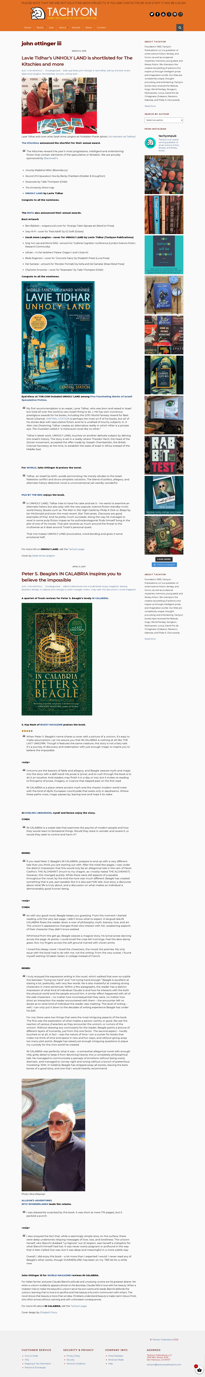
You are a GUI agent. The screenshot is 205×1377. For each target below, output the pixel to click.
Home (27, 27)
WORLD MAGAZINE (59, 1275)
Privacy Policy (73, 1356)
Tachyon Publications (162, 1339)
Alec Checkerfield (32, 70)
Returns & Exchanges (35, 1367)
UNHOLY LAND (34, 193)
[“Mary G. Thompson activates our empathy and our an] (164, 174)
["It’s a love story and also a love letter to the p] (164, 335)
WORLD (31, 467)
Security (70, 1360)
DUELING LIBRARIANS (38, 813)
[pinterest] (175, 14)
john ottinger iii (86, 70)
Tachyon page (76, 549)
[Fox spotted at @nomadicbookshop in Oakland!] (164, 214)
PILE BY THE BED (32, 495)
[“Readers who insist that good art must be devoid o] (164, 455)
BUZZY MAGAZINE (51, 724)
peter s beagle (74, 589)
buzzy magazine (110, 586)
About (62, 27)
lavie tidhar (100, 70)
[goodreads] (169, 14)
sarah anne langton (31, 74)
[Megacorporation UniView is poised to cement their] (164, 254)
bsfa (65, 70)
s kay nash (96, 589)
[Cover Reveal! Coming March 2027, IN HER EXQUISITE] (164, 375)
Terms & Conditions (76, 1363)
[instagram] (180, 14)
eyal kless (73, 70)
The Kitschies (30, 143)
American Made (116, 1360)
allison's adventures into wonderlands (82, 586)
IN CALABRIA (100, 598)
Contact (101, 27)
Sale (51, 27)
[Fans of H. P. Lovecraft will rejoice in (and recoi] (164, 535)
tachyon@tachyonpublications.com (164, 1364)
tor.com (60, 74)
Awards (76, 27)
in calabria (45, 589)
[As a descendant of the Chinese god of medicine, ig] (164, 295)
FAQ (27, 1360)
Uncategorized (52, 70)
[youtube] (163, 14)
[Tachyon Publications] (63, 22)
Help (110, 1363)
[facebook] (157, 14)
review (127, 70)
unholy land (71, 74)
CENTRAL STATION (57, 418)
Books (40, 27)
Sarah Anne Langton (43, 555)
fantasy (35, 589)
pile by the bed (115, 70)
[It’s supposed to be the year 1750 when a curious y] (164, 495)
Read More (150, 106)
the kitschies (48, 74)
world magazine (127, 589)
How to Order (31, 1356)
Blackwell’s (51, 158)
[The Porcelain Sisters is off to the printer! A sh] (164, 415)
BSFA (30, 213)
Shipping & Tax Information (38, 1363)
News (88, 27)
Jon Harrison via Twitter (121, 136)
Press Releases (115, 1356)
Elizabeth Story (48, 1312)
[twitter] (152, 14)
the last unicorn (110, 589)
